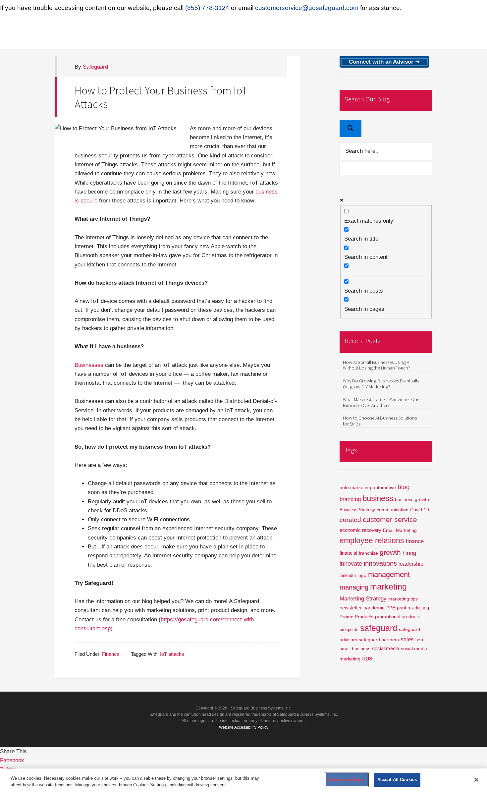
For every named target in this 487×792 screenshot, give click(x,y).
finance (415, 541)
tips (367, 658)
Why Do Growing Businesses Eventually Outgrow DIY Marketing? (381, 384)
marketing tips (403, 598)
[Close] (476, 779)
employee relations (372, 540)
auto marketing (355, 487)
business (377, 498)
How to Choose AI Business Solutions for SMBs (380, 421)
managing (354, 587)
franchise (368, 553)
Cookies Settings (346, 779)
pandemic (374, 607)
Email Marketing (400, 530)
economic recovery (360, 530)
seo (419, 639)
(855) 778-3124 (207, 7)
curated (350, 519)
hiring (409, 552)
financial (348, 553)
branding (350, 499)
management (389, 574)
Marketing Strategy (363, 598)
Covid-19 (419, 509)
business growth (412, 499)
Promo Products (356, 616)
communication (392, 509)
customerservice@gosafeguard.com (306, 7)
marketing (388, 586)
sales (407, 639)
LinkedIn (348, 575)
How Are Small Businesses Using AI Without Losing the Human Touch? (376, 365)
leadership (411, 564)
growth (390, 552)
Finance (110, 654)
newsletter (351, 607)
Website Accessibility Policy (243, 727)
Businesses (89, 365)
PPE (390, 607)
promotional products (397, 616)
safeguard (378, 628)
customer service (390, 519)
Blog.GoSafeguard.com (121, 32)
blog (404, 486)
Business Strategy (357, 509)
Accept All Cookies (397, 779)
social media (385, 648)
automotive (384, 487)
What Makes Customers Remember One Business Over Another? (381, 402)
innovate (351, 563)
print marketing (413, 607)
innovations (380, 563)
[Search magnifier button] (350, 128)
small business (355, 648)
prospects (349, 629)
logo (361, 575)
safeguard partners (379, 639)
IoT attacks (172, 654)
